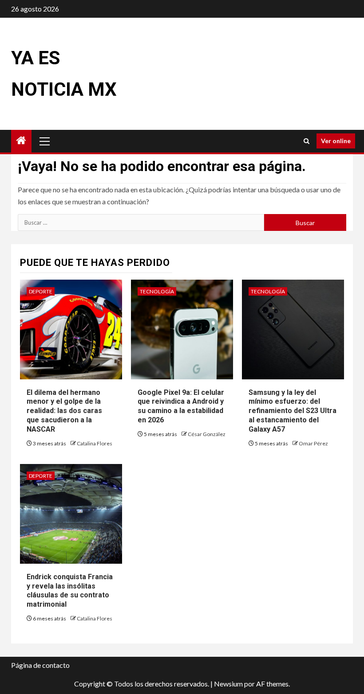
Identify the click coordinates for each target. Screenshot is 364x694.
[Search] (306, 141)
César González (207, 434)
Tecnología (157, 291)
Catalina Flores (94, 443)
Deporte (40, 291)
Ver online (336, 140)
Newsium (228, 683)
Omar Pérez (313, 443)
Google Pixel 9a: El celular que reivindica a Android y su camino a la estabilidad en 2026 (181, 406)
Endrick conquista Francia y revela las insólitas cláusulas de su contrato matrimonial (70, 590)
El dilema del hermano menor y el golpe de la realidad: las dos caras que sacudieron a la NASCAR (64, 410)
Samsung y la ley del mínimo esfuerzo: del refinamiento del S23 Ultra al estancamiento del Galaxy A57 (292, 410)
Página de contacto (40, 665)
